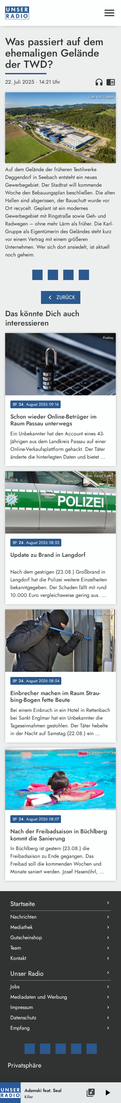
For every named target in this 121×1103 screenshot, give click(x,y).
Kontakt (18, 958)
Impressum (21, 1007)
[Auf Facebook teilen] (37, 275)
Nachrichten (23, 917)
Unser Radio (27, 973)
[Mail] (30, 1049)
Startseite (22, 904)
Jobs (14, 986)
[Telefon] (76, 1049)
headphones (99, 82)
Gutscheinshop (26, 937)
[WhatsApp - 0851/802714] (91, 1049)
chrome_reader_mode (110, 82)
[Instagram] (60, 1049)
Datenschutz (23, 1017)
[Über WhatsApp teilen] (68, 275)
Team (15, 948)
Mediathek (21, 927)
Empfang (20, 1028)
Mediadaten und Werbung (38, 997)
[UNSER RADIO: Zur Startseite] (52, 12)
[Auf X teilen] (53, 275)
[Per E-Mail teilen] (84, 275)
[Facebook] (45, 1049)
